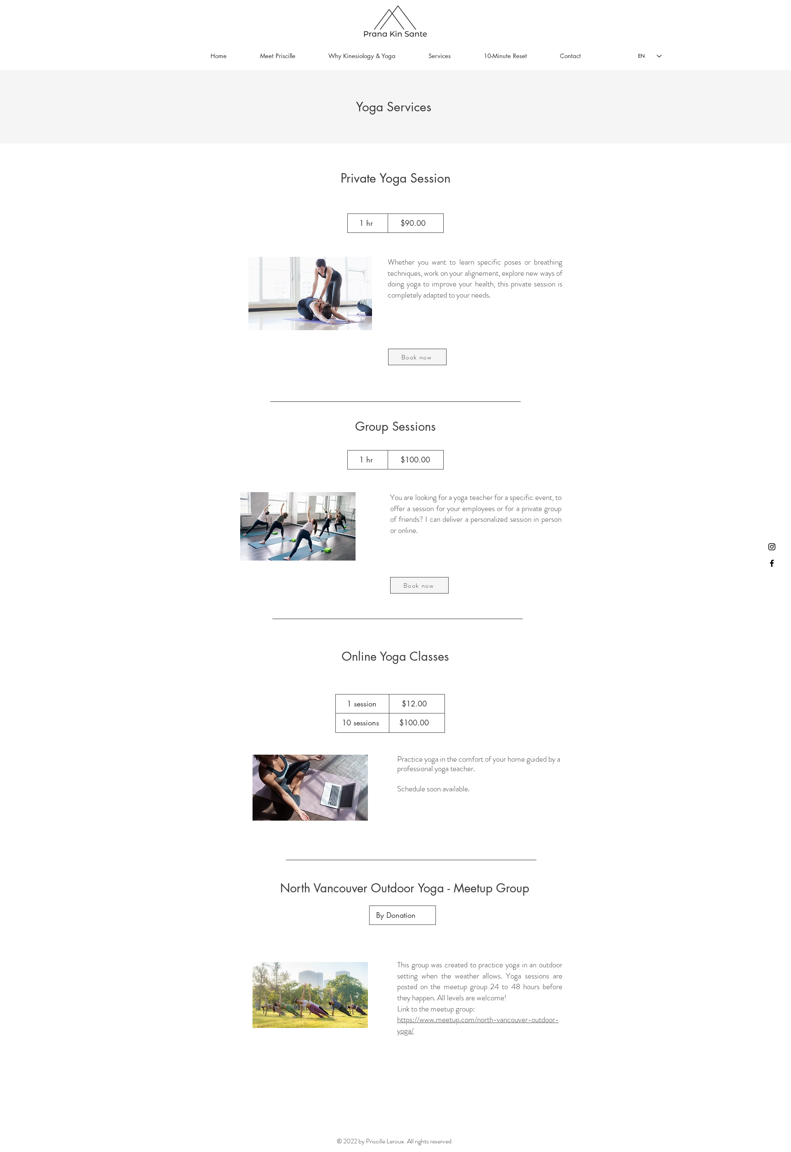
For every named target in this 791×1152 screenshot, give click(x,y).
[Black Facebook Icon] (772, 563)
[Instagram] (772, 546)
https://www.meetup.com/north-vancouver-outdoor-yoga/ (478, 1025)
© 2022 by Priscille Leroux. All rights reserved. (395, 1141)
